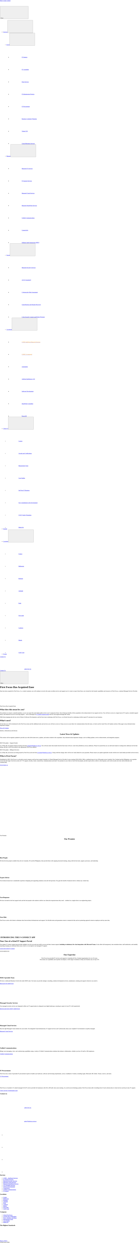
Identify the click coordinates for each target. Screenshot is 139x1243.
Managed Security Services (10, 1181)
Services (5, 32)
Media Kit (5, 1222)
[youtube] (15, 1172)
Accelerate (9, 329)
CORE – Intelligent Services (10, 1178)
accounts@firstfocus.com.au (44, 752)
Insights (5, 529)
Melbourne (6, 1198)
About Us (5, 428)
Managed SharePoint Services (10, 1184)
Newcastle (6, 1207)
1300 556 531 (27, 669)
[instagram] (15, 1159)
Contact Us (3, 656)
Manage (8, 156)
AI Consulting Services (9, 1185)
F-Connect (6, 1191)
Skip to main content (5, 0)
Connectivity (6, 1188)
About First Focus (7, 1215)
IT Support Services (8, 1179)
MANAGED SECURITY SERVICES (10, 1009)
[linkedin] (15, 1135)
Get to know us (4, 765)
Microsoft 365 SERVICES (7, 983)
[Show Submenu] (20, 26)
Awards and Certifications (9, 1216)
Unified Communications (6, 1054)
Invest (7, 44)
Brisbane (5, 1200)
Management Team (8, 1219)
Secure (8, 255)
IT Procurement (4, 1076)
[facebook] (15, 1147)
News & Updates (4, 728)
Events (5, 654)
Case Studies (6, 1220)
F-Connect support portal (42, 714)
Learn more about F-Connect (7, 948)
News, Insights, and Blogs (10, 1218)
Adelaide (5, 1201)
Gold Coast (6, 1209)
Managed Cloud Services (6, 1031)
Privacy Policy (3, 1240)
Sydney (5, 1197)
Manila (5, 1206)
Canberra (5, 1204)
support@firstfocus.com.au (34, 745)
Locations (5, 541)
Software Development (9, 1186)
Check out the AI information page (9, 1090)
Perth (4, 1203)
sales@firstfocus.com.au (30, 1121)
